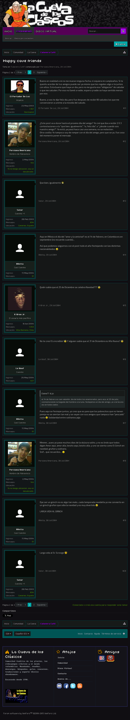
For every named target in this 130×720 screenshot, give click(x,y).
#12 (124, 141)
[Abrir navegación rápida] (124, 52)
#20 (124, 571)
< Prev (19, 72)
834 (32, 222)
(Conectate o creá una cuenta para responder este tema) (99, 605)
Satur (20, 210)
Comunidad (24, 31)
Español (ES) (21, 633)
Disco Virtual (46, 31)
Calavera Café (17, 66)
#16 (124, 359)
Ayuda (97, 633)
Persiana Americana (49, 66)
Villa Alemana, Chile (25, 330)
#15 (124, 305)
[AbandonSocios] (102, 661)
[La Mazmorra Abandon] (110, 661)
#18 (124, 460)
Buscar (8, 38)
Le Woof (20, 368)
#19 (124, 520)
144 (32, 163)
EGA (7, 633)
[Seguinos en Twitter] (73, 688)
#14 (124, 254)
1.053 (31, 327)
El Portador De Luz (20, 96)
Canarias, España (26, 225)
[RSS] (80, 688)
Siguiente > (42, 72)
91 (33, 276)
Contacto (88, 633)
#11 (124, 108)
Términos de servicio (111, 633)
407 (32, 380)
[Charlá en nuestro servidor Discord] (59, 688)
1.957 (31, 109)
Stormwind (29, 112)
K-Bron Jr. (19, 314)
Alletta (19, 264)
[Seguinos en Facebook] (66, 688)
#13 (124, 201)
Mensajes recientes (23, 38)
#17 (124, 423)
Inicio (8, 31)
